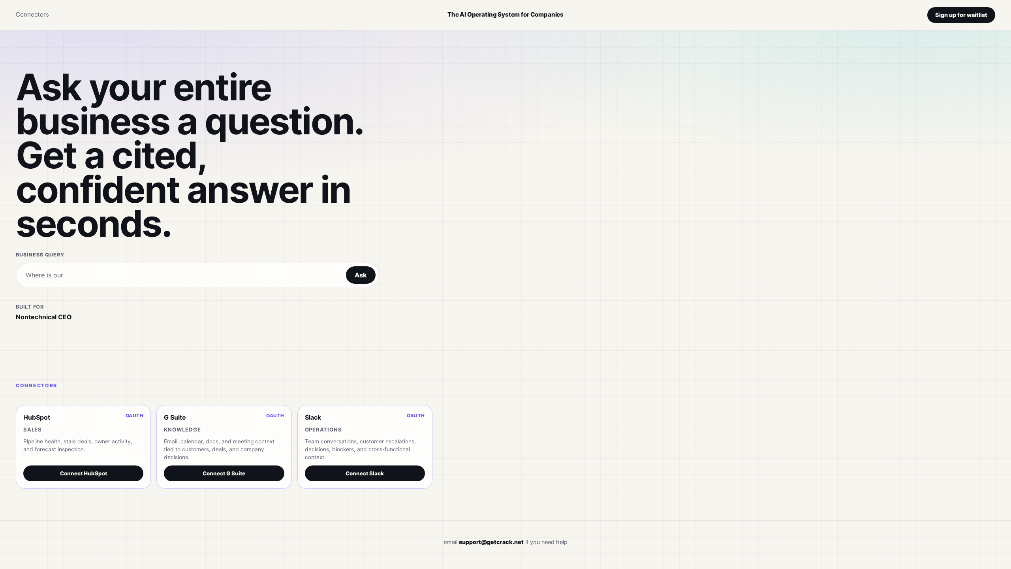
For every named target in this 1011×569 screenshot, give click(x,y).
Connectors (32, 14)
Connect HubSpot (83, 473)
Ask (361, 275)
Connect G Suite (224, 473)
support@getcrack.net (491, 542)
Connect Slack (365, 473)
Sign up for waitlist (961, 14)
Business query (40, 255)
